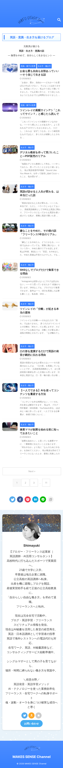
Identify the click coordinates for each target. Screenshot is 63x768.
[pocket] (28, 499)
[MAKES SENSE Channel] (35, 499)
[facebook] (20, 499)
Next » (31, 471)
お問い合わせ (31, 723)
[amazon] (31, 715)
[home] (38, 715)
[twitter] (12, 499)
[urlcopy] (51, 499)
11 (46, 482)
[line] (43, 499)
